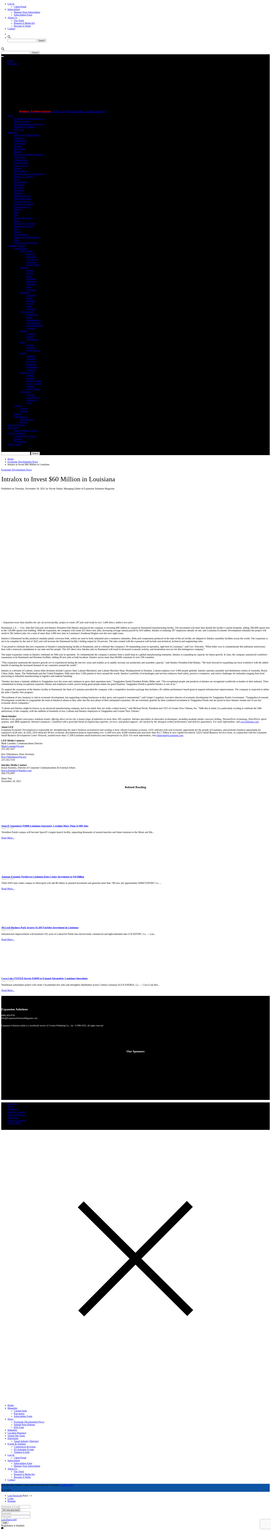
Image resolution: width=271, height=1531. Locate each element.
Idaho (29, 298)
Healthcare (19, 185)
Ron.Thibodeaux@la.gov (14, 757)
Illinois (29, 270)
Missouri (30, 284)
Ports (16, 212)
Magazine (12, 63)
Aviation (18, 146)
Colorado (31, 295)
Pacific (23, 331)
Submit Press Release (24, 127)
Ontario (24, 411)
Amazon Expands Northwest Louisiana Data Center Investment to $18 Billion (42, 876)
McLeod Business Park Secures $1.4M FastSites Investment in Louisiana (39, 927)
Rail (16, 215)
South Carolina (33, 383)
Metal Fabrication (22, 198)
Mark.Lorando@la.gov (12, 746)
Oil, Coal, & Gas (22, 201)
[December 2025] (86, 146)
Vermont (30, 328)
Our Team (19, 20)
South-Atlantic (27, 372)
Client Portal (20, 6)
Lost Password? (9, 1519)
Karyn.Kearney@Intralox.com (16, 770)
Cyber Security (21, 162)
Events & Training (17, 433)
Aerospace (19, 138)
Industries (12, 132)
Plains (23, 342)
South (23, 353)
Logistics (18, 193)
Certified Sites (21, 160)
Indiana (30, 273)
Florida (29, 375)
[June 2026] (33, 106)
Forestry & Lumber (23, 176)
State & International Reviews (28, 124)
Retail (17, 220)
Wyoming (31, 309)
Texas (29, 403)
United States (20, 248)
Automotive (20, 143)
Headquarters (20, 182)
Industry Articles (22, 121)
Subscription (14, 9)
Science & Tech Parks (25, 223)
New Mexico (32, 397)
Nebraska (31, 347)
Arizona (30, 394)
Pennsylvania (33, 265)
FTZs (16, 179)
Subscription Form (23, 14)
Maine (29, 317)
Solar (16, 229)
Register (12, 1501)
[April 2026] (86, 106)
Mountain (25, 292)
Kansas (30, 345)
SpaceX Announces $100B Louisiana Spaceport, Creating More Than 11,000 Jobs (44, 826)
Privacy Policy (15, 1123)
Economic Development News (29, 118)
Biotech (17, 151)
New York (31, 262)
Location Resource (17, 245)
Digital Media (20, 171)
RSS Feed (19, 129)
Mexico (24, 422)
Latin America (21, 416)
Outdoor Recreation (23, 204)
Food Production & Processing (29, 174)
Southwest (25, 391)
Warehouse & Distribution (27, 237)
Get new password (11, 1510)
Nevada (30, 303)
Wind (16, 240)
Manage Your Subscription (27, 12)
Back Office (20, 149)
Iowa (28, 276)
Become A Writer (22, 26)
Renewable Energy (23, 218)
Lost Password (15, 1495)
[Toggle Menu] (2, 56)
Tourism (18, 231)
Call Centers (20, 157)
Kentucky (31, 361)
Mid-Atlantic (26, 251)
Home (11, 61)
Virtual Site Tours (16, 425)
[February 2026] (126, 106)
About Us (12, 17)
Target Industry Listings (25, 430)
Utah (28, 306)
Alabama (30, 356)
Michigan (31, 278)
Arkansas (31, 358)
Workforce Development (26, 242)
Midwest (24, 267)
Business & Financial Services (29, 154)
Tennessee (31, 370)
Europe (17, 414)
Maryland (31, 256)
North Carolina (33, 380)
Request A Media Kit (24, 23)
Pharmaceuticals (22, 207)
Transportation (21, 234)
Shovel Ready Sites (23, 226)
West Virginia (33, 389)
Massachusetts (33, 320)
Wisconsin (31, 290)
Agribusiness (20, 140)
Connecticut (32, 314)
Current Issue (20, 1410)
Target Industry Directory (26, 1441)
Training (18, 439)
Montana (30, 300)
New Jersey (32, 259)
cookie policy (67, 1485)
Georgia (30, 378)
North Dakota (33, 350)
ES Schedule (20, 441)
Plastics (17, 209)
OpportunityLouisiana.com (169, 735)
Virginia (30, 386)
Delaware (31, 254)
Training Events (21, 1452)
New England (27, 311)
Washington (32, 339)
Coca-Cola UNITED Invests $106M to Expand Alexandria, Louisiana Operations (44, 978)
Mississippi (31, 367)
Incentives (19, 190)
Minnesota (31, 281)
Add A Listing (15, 444)
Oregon (30, 336)
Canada (17, 405)
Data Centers (20, 165)
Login (10, 1498)
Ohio (28, 287)
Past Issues (19, 1413)
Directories (13, 427)
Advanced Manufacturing (26, 135)
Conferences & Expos (25, 436)
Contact (11, 28)
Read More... (7, 837)
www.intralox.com (249, 721)
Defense (18, 168)
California (31, 334)
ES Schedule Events (24, 1449)
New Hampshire (34, 325)
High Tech (19, 187)
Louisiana (31, 364)
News (10, 116)
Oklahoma (31, 400)
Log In (11, 4)
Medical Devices (22, 196)
